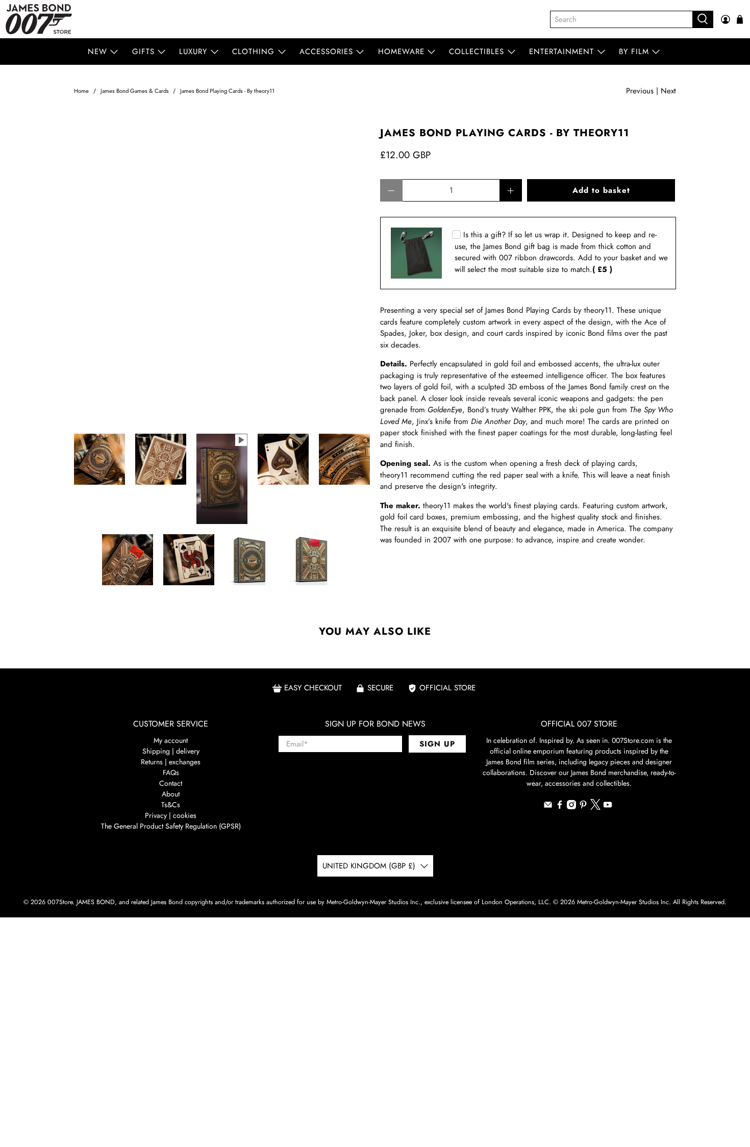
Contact (170, 783)
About (171, 794)
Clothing (253, 51)
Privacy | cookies (170, 815)
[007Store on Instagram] (571, 807)
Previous (640, 90)
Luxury (193, 51)
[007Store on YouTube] (607, 807)
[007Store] (39, 19)
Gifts (143, 51)
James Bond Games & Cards (135, 91)
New (97, 51)
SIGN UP (437, 744)
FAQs (171, 772)
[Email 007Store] (548, 807)
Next (668, 90)
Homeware (401, 51)
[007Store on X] (595, 807)
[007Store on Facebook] (559, 807)
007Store (59, 902)
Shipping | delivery (170, 751)
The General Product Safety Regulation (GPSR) (171, 826)
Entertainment (561, 51)
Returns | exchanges (171, 762)
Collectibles (476, 51)
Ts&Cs (170, 805)
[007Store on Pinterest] (583, 807)
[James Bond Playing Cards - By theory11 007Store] (222, 275)
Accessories (326, 51)
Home (81, 91)
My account (171, 740)
